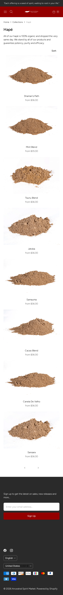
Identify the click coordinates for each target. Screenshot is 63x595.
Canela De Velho (31, 401)
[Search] (11, 11)
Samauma (32, 299)
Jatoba (31, 248)
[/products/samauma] (31, 277)
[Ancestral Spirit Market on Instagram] (13, 550)
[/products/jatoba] (31, 226)
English (9, 558)
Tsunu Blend (31, 197)
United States (17, 566)
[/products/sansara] (31, 430)
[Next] (38, 468)
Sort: (53, 50)
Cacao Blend (31, 350)
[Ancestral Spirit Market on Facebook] (7, 550)
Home (6, 22)
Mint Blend (31, 147)
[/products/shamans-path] (31, 73)
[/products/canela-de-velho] (31, 379)
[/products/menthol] (31, 124)
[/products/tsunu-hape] (31, 175)
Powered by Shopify (47, 588)
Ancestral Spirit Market (24, 588)
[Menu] (5, 11)
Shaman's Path (31, 96)
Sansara (32, 452)
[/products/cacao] (31, 328)
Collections (17, 22)
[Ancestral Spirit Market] (31, 11)
